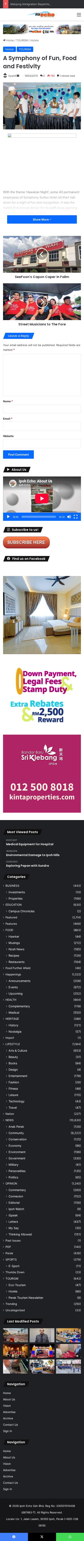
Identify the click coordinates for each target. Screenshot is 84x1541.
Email (7, 418)
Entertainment (18, 1076)
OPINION (11, 1183)
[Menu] (79, 16)
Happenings (13, 974)
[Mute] (69, 517)
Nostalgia (15, 1031)
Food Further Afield (18, 968)
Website (8, 436)
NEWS (10, 1120)
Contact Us (10, 1424)
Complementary (19, 1006)
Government (17, 1158)
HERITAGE (12, 1018)
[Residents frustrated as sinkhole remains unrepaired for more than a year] (15, 1366)
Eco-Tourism (17, 1285)
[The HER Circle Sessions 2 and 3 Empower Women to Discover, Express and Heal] (15, 1351)
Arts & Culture (18, 1050)
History (13, 1025)
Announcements (19, 981)
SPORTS (11, 1259)
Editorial (14, 1202)
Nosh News (16, 949)
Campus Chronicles (21, 911)
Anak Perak (16, 1126)
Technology (16, 1101)
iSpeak (13, 1215)
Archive (8, 1418)
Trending (11, 1304)
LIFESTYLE (13, 1044)
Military (13, 1164)
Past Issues (13, 1240)
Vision (7, 1405)
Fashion (14, 1082)
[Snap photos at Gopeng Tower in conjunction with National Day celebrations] (42, 1351)
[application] (42, 498)
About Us (9, 1399)
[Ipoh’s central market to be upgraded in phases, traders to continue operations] (68, 1335)
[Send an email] (18, 75)
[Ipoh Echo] (42, 14)
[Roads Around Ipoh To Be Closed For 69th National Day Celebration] (68, 1366)
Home (10, 40)
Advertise (9, 1412)
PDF (8, 1246)
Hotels (34, 40)
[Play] (8, 517)
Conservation (18, 1139)
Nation (10, 1113)
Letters (13, 1221)
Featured (11, 917)
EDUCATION (14, 904)
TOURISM (22, 40)
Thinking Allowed (20, 1234)
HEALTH (11, 999)
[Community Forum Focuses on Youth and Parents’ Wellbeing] (42, 1335)
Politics (13, 1177)
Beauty (13, 1057)
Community (16, 1133)
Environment (17, 1152)
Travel (13, 1107)
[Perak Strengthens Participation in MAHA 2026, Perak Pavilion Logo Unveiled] (42, 1366)
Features (11, 923)
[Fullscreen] (76, 517)
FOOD (9, 930)
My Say (14, 1228)
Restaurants (16, 962)
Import (10, 1037)
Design (13, 1069)
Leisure (13, 1095)
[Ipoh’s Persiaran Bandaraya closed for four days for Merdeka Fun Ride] (15, 1335)
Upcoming (16, 993)
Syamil (12, 75)
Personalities (17, 1171)
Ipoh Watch (16, 1209)
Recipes (14, 955)
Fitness (13, 1088)
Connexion (16, 1196)
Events (13, 987)
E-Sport (14, 1266)
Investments (17, 892)
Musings (14, 943)
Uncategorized (15, 1310)
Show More (41, 219)
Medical (14, 1012)
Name (8, 401)
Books (13, 1063)
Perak (9, 1253)
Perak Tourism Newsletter (26, 1297)
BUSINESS (12, 885)
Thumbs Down (15, 1272)
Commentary (17, 1190)
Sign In (7, 1431)
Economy (15, 1145)
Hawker (14, 936)
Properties (15, 898)
